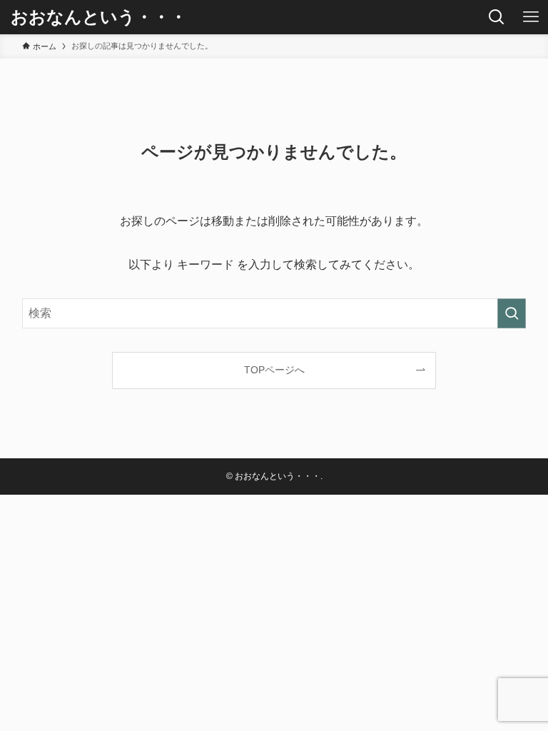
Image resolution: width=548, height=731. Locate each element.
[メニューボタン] (531, 17)
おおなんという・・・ (99, 17)
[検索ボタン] (497, 17)
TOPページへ (274, 369)
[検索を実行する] (511, 313)
